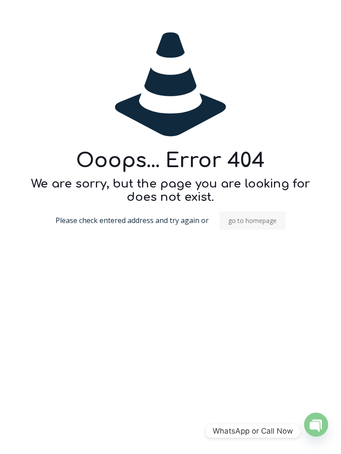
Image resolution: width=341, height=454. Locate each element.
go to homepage (252, 220)
